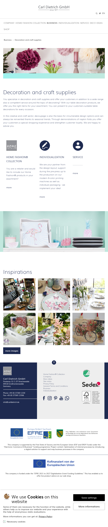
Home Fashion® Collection (54, 374)
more (9, 187)
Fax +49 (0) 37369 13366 (13, 395)
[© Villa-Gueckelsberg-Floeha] (54, 329)
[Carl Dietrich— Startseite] (20, 371)
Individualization (68, 22)
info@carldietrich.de (11, 402)
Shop (6, 29)
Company (9, 22)
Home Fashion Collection (31, 22)
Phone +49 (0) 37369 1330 (14, 393)
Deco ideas (96, 22)
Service (84, 22)
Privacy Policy (48, 383)
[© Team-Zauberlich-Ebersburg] (88, 294)
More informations (89, 506)
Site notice (47, 381)
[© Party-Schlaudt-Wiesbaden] (54, 294)
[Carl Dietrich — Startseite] (54, 8)
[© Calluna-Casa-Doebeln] (19, 329)
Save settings (89, 497)
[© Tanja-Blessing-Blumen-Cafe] (19, 294)
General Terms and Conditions (55, 386)
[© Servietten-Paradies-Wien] (88, 329)
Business (52, 22)
